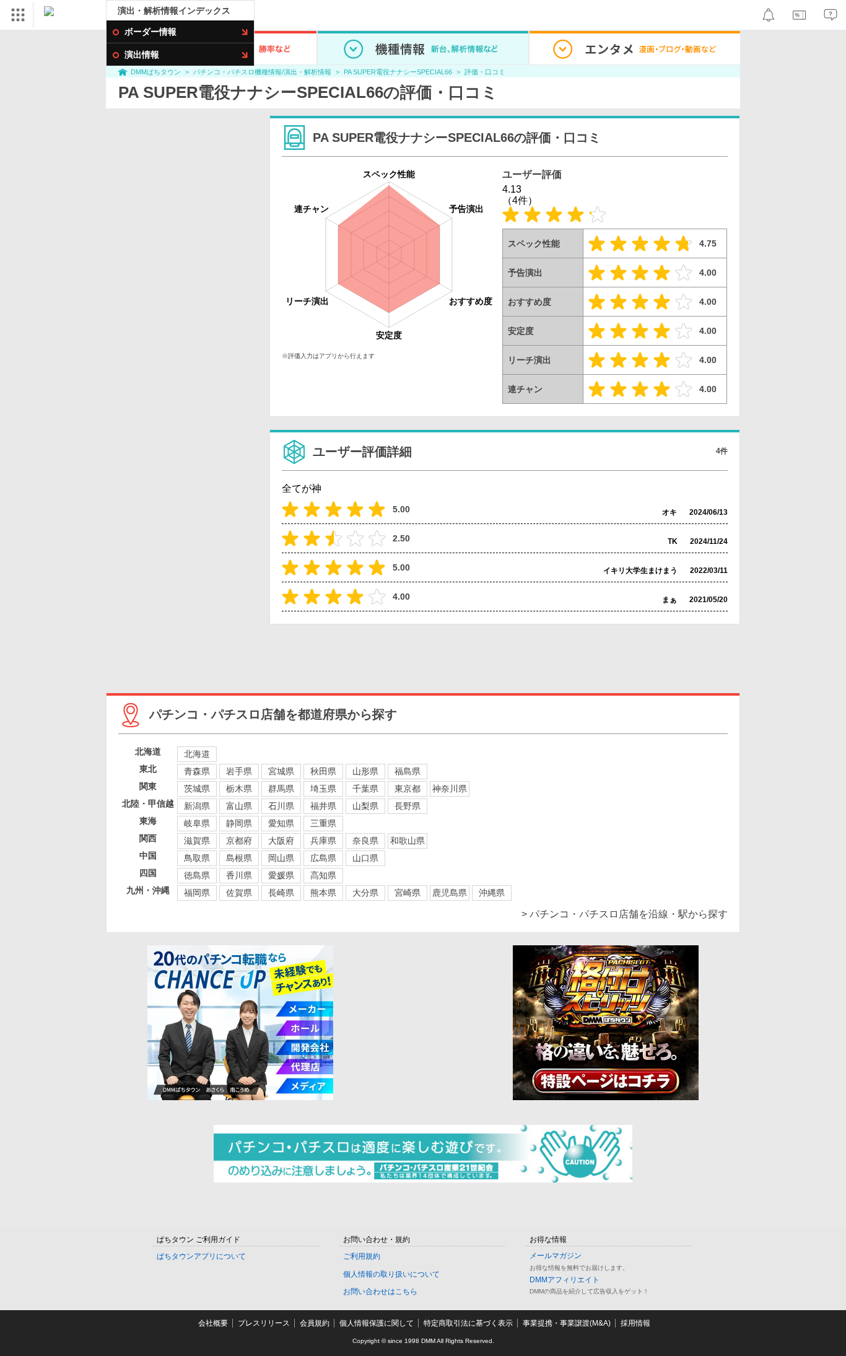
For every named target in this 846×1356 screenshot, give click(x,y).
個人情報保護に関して (376, 1323)
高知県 (323, 875)
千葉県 (365, 789)
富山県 (239, 806)
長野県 (408, 806)
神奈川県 (449, 789)
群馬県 (281, 789)
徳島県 (197, 875)
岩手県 (239, 771)
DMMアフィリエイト (565, 1279)
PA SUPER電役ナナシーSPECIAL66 (398, 72)
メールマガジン (556, 1255)
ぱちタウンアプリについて (201, 1256)
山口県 (365, 858)
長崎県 (281, 893)
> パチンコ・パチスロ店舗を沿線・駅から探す (624, 914)
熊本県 (323, 893)
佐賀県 (239, 893)
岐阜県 (197, 823)
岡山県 (281, 858)
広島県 (323, 858)
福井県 (323, 806)
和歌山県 (407, 841)
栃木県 (239, 789)
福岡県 (197, 893)
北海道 (197, 754)
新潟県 (197, 806)
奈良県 (365, 841)
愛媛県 (281, 875)
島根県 (239, 858)
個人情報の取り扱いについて (391, 1274)
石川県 (281, 806)
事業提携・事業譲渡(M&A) (567, 1323)
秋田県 (323, 771)
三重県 (323, 823)
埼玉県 (323, 789)
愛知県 (281, 823)
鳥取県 (197, 858)
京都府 (239, 841)
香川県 (239, 875)
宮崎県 (408, 893)
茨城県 (197, 789)
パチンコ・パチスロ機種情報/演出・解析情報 (262, 72)
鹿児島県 (449, 893)
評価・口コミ (484, 72)
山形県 (365, 771)
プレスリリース (264, 1323)
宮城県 (281, 771)
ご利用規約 (361, 1256)
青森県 (197, 771)
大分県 (365, 893)
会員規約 (314, 1323)
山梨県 (365, 806)
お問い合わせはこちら (380, 1291)
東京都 (408, 789)
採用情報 (635, 1323)
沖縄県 (492, 893)
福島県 (408, 771)
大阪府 (281, 841)
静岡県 (239, 823)
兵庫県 (323, 841)
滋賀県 (197, 841)
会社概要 (213, 1323)
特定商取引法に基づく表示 (468, 1323)
